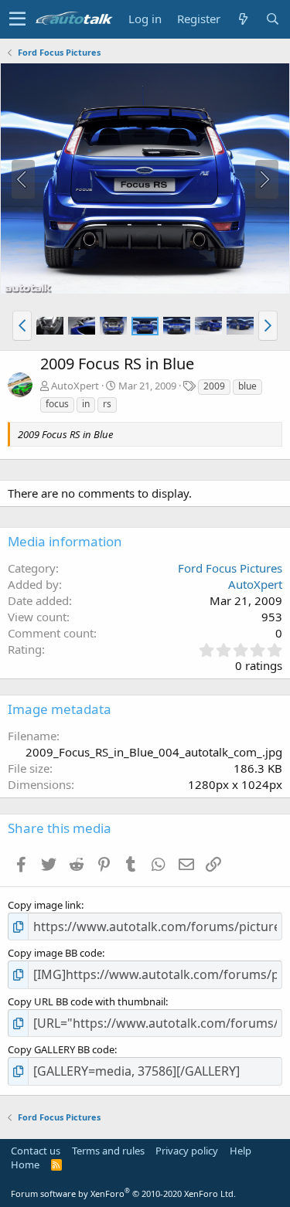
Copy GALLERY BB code (61, 1049)
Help (240, 1151)
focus (57, 403)
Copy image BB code (55, 953)
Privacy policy (186, 1151)
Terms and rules (108, 1151)
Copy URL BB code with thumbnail (86, 1001)
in (86, 403)
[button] (17, 19)
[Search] (272, 19)
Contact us (35, 1151)
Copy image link (44, 905)
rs (107, 403)
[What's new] (243, 19)
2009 (214, 386)
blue (247, 386)
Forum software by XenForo (123, 1193)
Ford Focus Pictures (230, 568)
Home (25, 1164)
